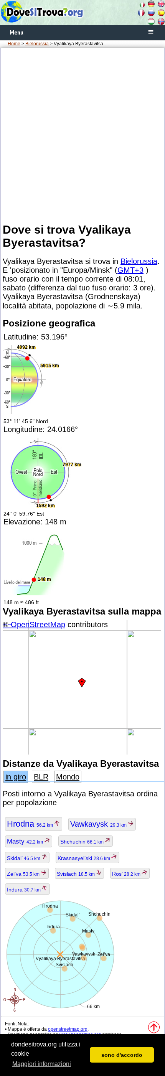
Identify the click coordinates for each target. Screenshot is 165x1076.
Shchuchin (82, 842)
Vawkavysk (99, 824)
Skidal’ (24, 858)
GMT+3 (130, 270)
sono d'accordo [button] (121, 1055)
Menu (16, 32)
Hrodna (30, 824)
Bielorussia (37, 43)
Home (14, 43)
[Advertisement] (82, 135)
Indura (24, 890)
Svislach (76, 874)
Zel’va (24, 874)
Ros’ (127, 874)
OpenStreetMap (38, 624)
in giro (15, 777)
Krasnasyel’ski (84, 858)
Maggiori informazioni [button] (41, 1064)
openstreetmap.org (67, 1029)
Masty (25, 841)
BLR (41, 777)
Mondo (67, 777)
